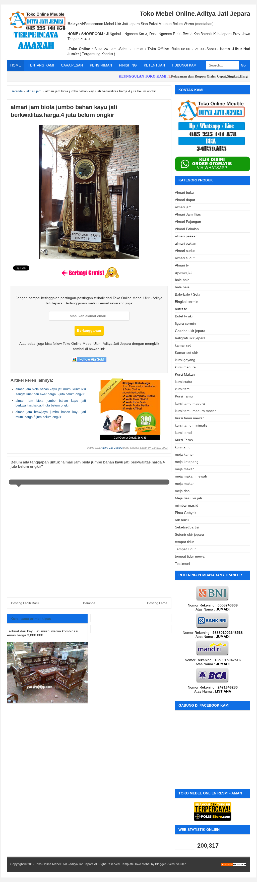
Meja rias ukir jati (188, 498)
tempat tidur (184, 542)
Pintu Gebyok (185, 513)
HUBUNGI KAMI (185, 65)
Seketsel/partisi (187, 527)
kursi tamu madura (190, 403)
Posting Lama (157, 603)
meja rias (182, 491)
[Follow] (89, 361)
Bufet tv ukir (184, 316)
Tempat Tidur (185, 549)
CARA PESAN (72, 65)
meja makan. (185, 484)
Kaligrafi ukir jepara (190, 338)
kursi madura (185, 367)
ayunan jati (183, 272)
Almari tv (182, 265)
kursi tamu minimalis (191, 425)
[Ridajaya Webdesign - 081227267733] (130, 439)
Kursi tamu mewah (190, 418)
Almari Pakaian (187, 229)
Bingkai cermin (186, 302)
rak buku (182, 520)
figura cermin (185, 323)
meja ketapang (187, 462)
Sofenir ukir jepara (189, 534)
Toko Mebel (142, 864)
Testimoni (182, 564)
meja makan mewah (191, 476)
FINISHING (128, 65)
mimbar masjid (186, 505)
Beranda (89, 603)
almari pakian (185, 243)
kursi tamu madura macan (196, 411)
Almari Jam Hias (188, 214)
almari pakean (186, 236)
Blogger (160, 864)
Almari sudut (185, 251)
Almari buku (184, 192)
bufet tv (181, 309)
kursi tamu (183, 389)
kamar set (183, 345)
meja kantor (184, 454)
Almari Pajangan (188, 222)
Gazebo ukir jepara (190, 331)
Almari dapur (185, 200)
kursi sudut (183, 382)
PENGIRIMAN (101, 65)
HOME (15, 65)
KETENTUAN (154, 65)
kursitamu (182, 447)
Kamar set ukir (186, 353)
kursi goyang (185, 360)
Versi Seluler (177, 864)
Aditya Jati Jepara (111, 447)
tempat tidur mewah (191, 556)
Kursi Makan (185, 374)
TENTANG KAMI (41, 65)
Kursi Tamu (184, 396)
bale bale (182, 280)
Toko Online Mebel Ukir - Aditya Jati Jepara (64, 864)
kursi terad (183, 433)
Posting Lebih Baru (25, 603)
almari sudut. (185, 258)
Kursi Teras (184, 440)
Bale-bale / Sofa (187, 294)
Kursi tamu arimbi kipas (31, 619)
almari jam (183, 207)
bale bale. (182, 287)
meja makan (185, 469)
